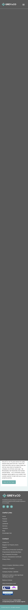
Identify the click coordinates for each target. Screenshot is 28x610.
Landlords (5, 523)
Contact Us (5, 542)
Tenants (4, 521)
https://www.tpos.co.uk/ (9, 583)
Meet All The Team (8, 482)
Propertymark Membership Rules (11, 552)
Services (4, 526)
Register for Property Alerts (10, 545)
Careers (4, 547)
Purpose (4, 518)
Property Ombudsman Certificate (11, 556)
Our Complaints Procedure (10, 554)
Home (4, 516)
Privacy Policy (6, 559)
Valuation (5, 528)
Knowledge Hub (7, 533)
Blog (3, 530)
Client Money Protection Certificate (12, 549)
